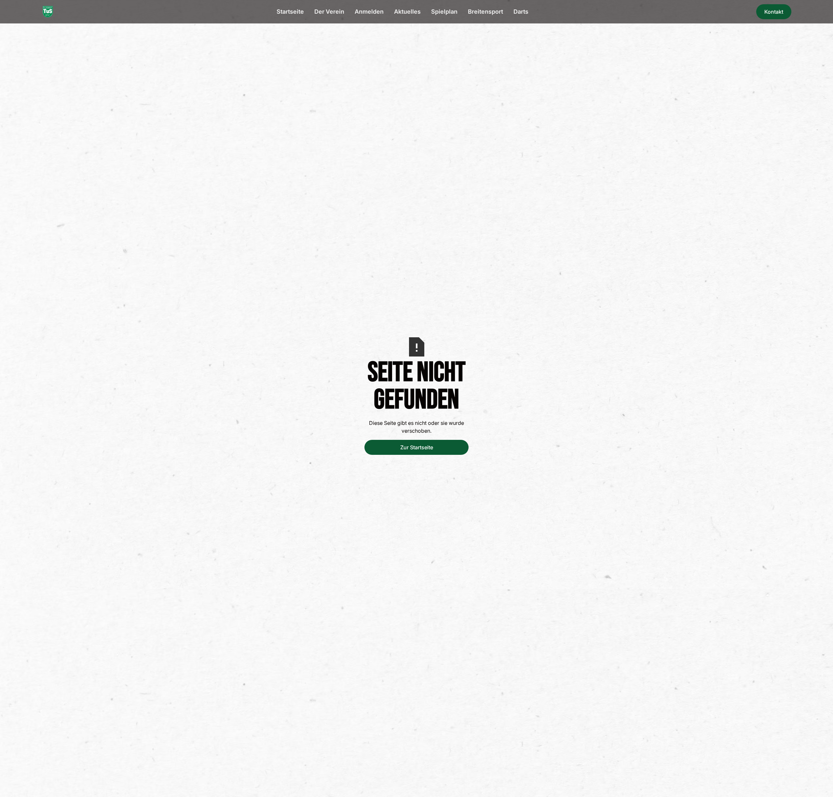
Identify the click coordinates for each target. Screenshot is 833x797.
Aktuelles (407, 11)
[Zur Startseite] (48, 12)
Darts (520, 11)
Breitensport (485, 11)
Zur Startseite (416, 447)
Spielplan (444, 11)
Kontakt (773, 11)
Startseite (290, 11)
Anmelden (369, 11)
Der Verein (329, 11)
